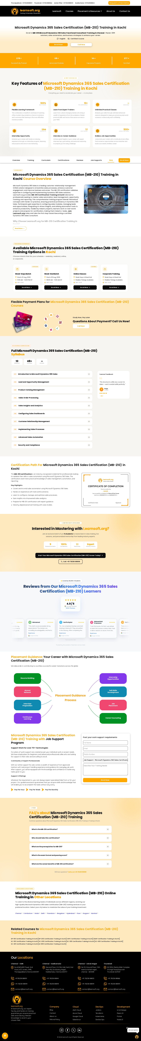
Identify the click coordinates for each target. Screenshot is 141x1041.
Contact (53, 1013)
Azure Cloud (77, 1013)
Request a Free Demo (119, 3)
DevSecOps (100, 1020)
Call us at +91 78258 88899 (77, 872)
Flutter (119, 1016)
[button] (70, 629)
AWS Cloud (77, 1010)
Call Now (81, 44)
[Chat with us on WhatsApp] (5, 1033)
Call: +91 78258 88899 (71, 562)
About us (53, 1016)
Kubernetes (100, 1016)
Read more (37, 633)
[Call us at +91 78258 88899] (5, 1027)
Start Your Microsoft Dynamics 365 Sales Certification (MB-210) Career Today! (69, 555)
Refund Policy (55, 1019)
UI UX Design (121, 1010)
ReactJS (120, 1013)
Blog (51, 1010)
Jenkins (98, 1010)
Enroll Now (58, 44)
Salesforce (77, 1020)
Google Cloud (78, 1016)
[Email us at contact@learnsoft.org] (5, 1022)
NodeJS (120, 1020)
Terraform (99, 1013)
